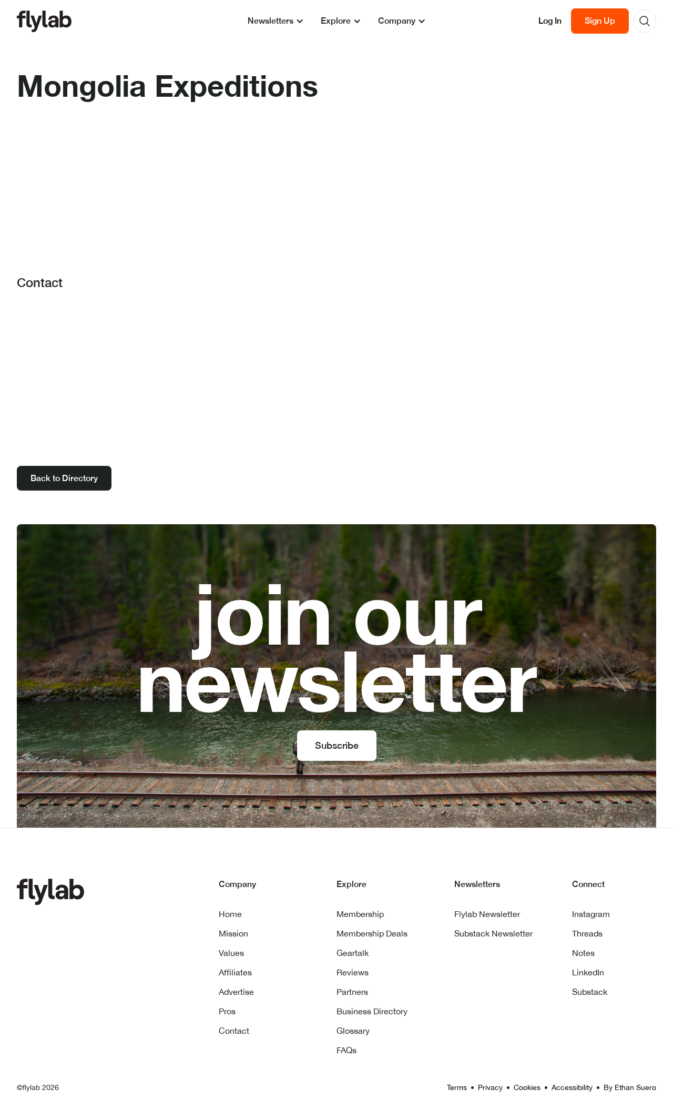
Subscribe (337, 745)
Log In (550, 21)
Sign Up (600, 21)
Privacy (490, 1087)
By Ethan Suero (630, 1087)
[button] (275, 21)
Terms (457, 1087)
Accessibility (572, 1087)
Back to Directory (64, 478)
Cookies (527, 1087)
